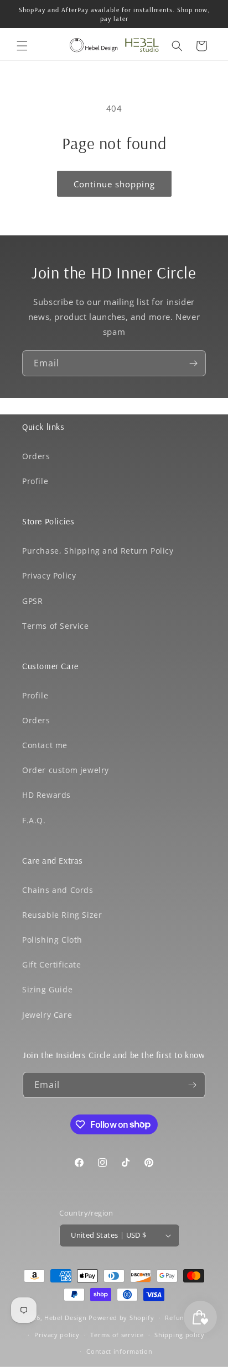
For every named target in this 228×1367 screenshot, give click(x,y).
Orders (36, 456)
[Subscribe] (193, 363)
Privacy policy (57, 1335)
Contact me (45, 745)
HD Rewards (46, 795)
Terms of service (116, 1335)
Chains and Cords (58, 890)
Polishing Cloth (52, 939)
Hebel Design (65, 1317)
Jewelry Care (47, 1015)
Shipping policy (179, 1335)
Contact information (119, 1351)
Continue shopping (114, 184)
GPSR (32, 601)
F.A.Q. (34, 820)
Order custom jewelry (65, 770)
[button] (22, 46)
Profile (35, 481)
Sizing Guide (47, 989)
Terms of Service (55, 626)
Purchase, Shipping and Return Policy (98, 550)
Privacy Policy (49, 575)
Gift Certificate (51, 964)
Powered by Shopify (121, 1317)
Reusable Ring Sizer (62, 914)
